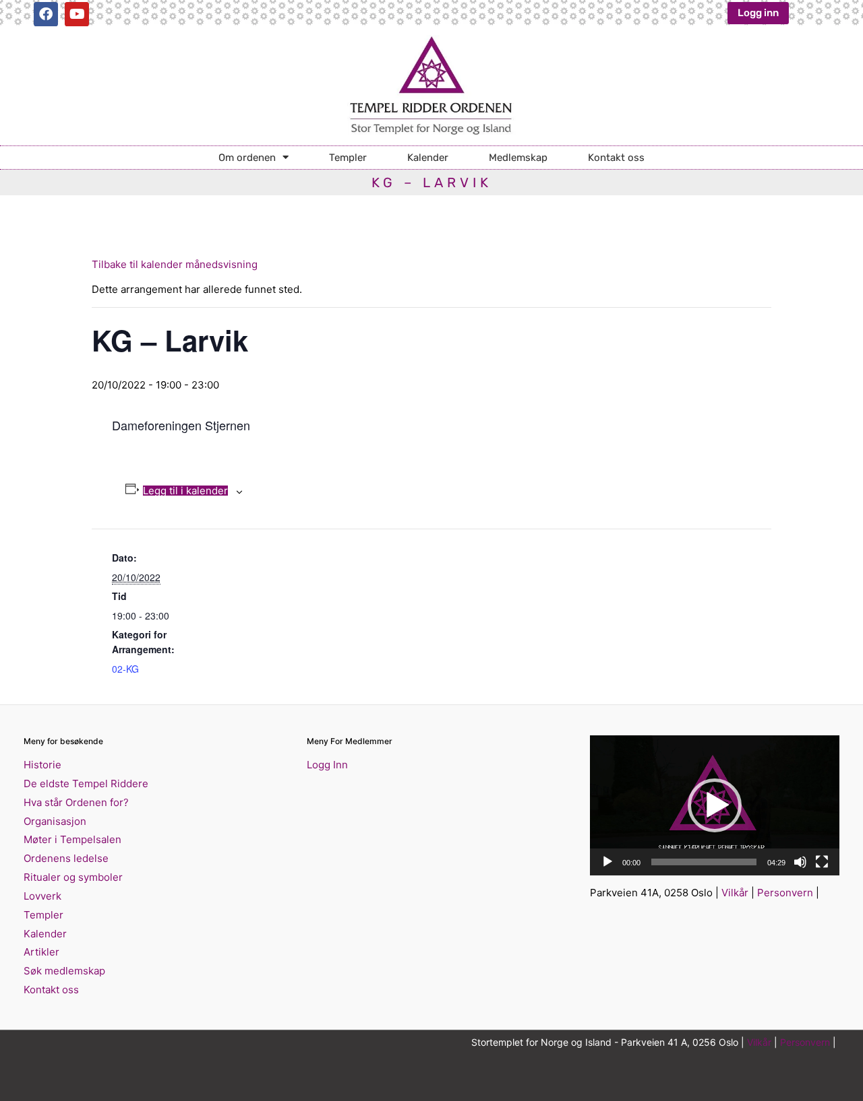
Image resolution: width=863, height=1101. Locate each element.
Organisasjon (55, 821)
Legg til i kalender (185, 491)
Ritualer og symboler (73, 877)
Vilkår (734, 892)
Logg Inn (327, 764)
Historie (42, 764)
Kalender (427, 158)
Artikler (41, 951)
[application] (714, 805)
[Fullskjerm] (822, 862)
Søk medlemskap (64, 970)
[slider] (703, 862)
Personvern (785, 892)
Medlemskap (518, 158)
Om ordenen (247, 158)
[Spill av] (607, 862)
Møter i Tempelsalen (72, 839)
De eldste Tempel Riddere (86, 783)
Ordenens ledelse (66, 858)
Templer (348, 158)
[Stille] (800, 862)
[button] (715, 805)
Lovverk (42, 896)
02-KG (125, 668)
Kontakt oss (616, 158)
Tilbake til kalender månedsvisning (175, 264)
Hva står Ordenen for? (76, 802)
